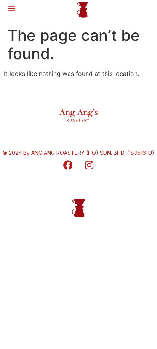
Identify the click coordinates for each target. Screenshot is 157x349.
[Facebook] (68, 165)
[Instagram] (89, 165)
